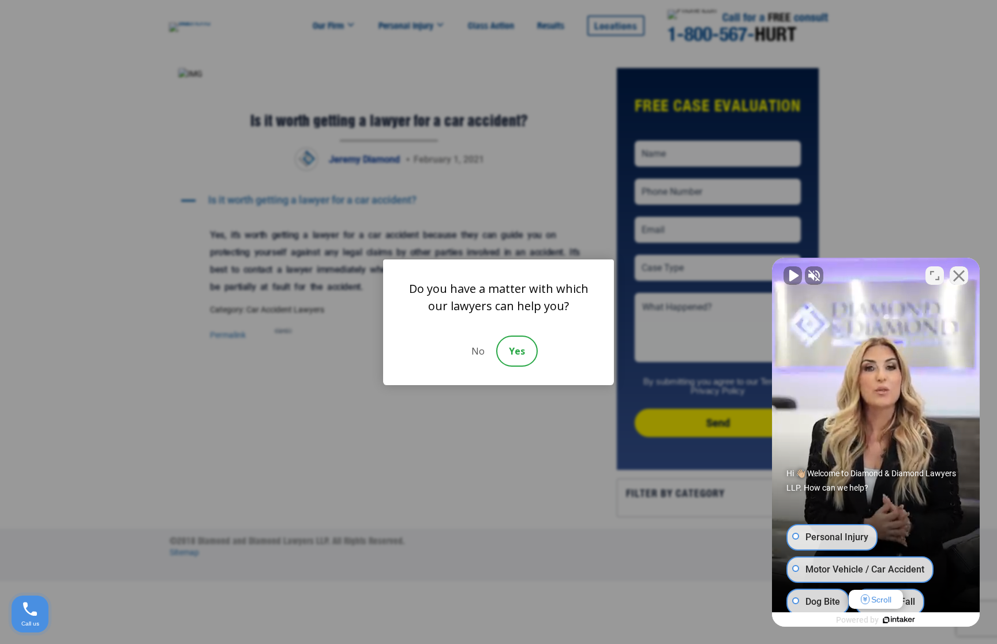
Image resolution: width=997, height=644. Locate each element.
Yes (517, 351)
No (478, 351)
